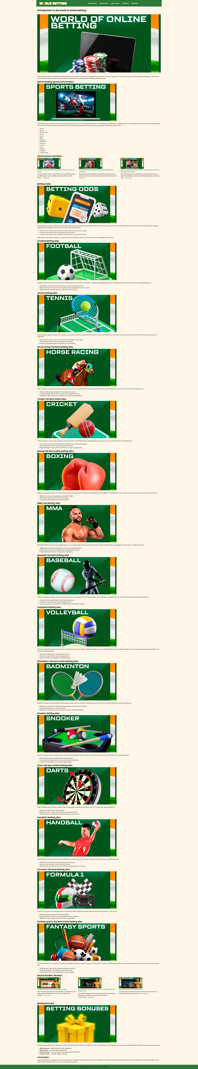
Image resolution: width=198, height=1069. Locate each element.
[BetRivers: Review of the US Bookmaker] (130, 982)
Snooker (42, 145)
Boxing (42, 136)
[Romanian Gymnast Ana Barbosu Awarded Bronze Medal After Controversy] (90, 163)
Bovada (42, 499)
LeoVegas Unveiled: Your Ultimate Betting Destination (52, 989)
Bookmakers (92, 3)
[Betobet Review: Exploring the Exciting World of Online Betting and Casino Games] (89, 982)
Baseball (42, 139)
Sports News (115, 3)
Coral (41, 760)
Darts (41, 147)
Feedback (134, 3)
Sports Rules (104, 3)
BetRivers (42, 604)
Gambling (125, 3)
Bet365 (42, 444)
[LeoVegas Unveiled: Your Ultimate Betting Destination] (48, 982)
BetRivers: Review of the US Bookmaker (130, 989)
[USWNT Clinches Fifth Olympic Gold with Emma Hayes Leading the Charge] (48, 163)
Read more (46, 177)
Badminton (43, 143)
